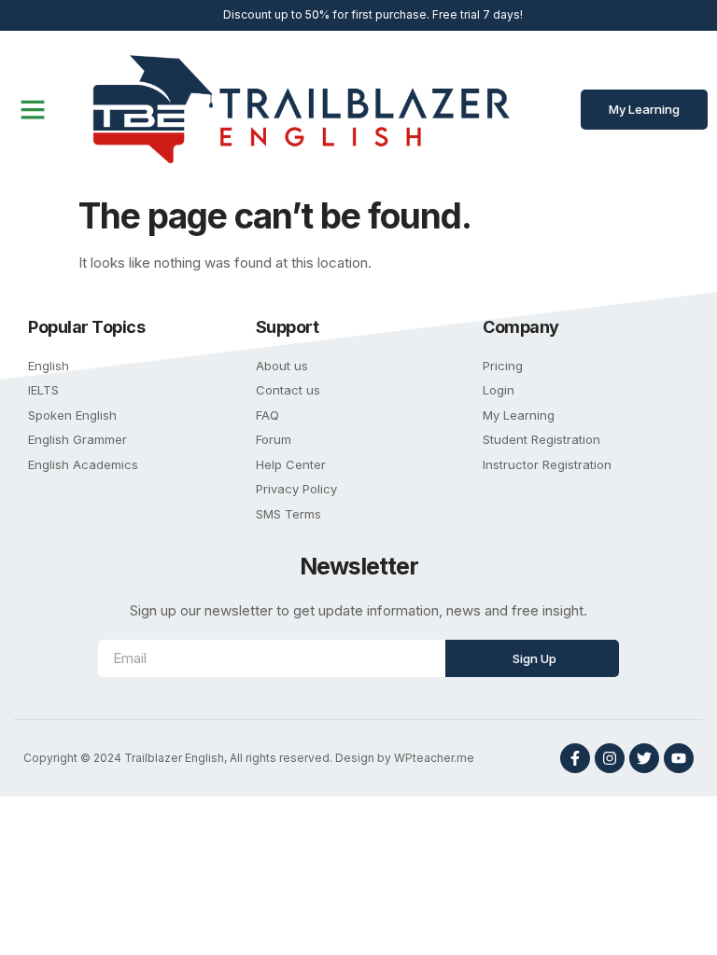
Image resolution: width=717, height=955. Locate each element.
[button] (32, 109)
